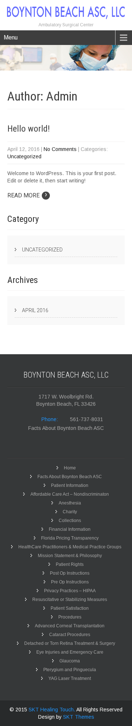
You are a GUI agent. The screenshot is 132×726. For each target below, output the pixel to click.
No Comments (60, 149)
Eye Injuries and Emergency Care (69, 652)
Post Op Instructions (69, 573)
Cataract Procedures (69, 634)
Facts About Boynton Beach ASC (66, 428)
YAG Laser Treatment (69, 678)
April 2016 (35, 310)
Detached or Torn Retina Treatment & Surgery (69, 643)
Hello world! (28, 129)
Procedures (69, 617)
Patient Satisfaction (70, 608)
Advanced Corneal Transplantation (69, 625)
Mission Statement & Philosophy (70, 555)
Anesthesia (70, 503)
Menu (11, 37)
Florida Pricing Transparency (70, 538)
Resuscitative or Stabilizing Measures (69, 599)
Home (70, 467)
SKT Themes (78, 717)
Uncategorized (24, 156)
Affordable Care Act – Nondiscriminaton (69, 494)
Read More (27, 195)
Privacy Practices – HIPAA (70, 590)
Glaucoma (69, 660)
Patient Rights (70, 564)
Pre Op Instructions (70, 582)
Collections (70, 520)
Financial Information (70, 529)
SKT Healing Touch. (52, 709)
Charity (70, 511)
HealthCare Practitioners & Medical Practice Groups (69, 546)
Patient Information (69, 485)
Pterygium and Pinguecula (69, 669)
